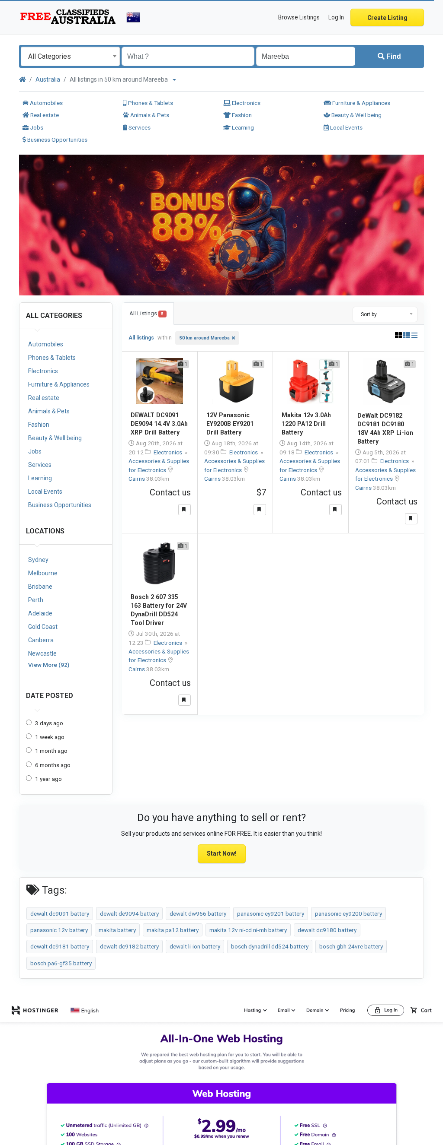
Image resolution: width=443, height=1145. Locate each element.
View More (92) (48, 664)
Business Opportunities (56, 139)
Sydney (38, 559)
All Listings (146, 313)
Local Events (346, 127)
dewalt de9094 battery (129, 913)
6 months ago (53, 764)
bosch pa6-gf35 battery (61, 963)
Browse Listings (299, 17)
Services (139, 127)
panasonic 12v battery (59, 929)
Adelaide (40, 613)
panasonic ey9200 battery (348, 913)
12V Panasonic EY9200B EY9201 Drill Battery (230, 424)
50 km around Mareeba (205, 338)
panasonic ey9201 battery (270, 913)
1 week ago (49, 736)
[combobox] (70, 56)
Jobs (36, 127)
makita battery (117, 929)
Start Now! (222, 853)
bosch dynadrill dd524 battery (269, 946)
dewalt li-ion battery (195, 946)
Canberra (41, 640)
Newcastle (42, 653)
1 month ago (51, 750)
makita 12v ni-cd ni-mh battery (248, 929)
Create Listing (387, 17)
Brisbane (40, 586)
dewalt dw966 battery (198, 913)
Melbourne (43, 573)
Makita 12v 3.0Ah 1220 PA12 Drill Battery (306, 424)
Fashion (241, 114)
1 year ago (48, 778)
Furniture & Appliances (360, 102)
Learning (242, 127)
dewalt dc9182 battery (129, 946)
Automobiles (46, 102)
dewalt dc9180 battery (327, 929)
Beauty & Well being (356, 114)
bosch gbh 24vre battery (351, 946)
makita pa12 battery (173, 929)
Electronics (245, 102)
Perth (35, 599)
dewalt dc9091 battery (59, 913)
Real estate (44, 114)
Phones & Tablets (150, 102)
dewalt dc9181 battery (59, 946)
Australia (47, 79)
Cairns (137, 478)
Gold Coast (43, 626)
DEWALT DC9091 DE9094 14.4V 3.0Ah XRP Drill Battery (159, 424)
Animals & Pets (149, 114)
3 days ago (49, 723)
